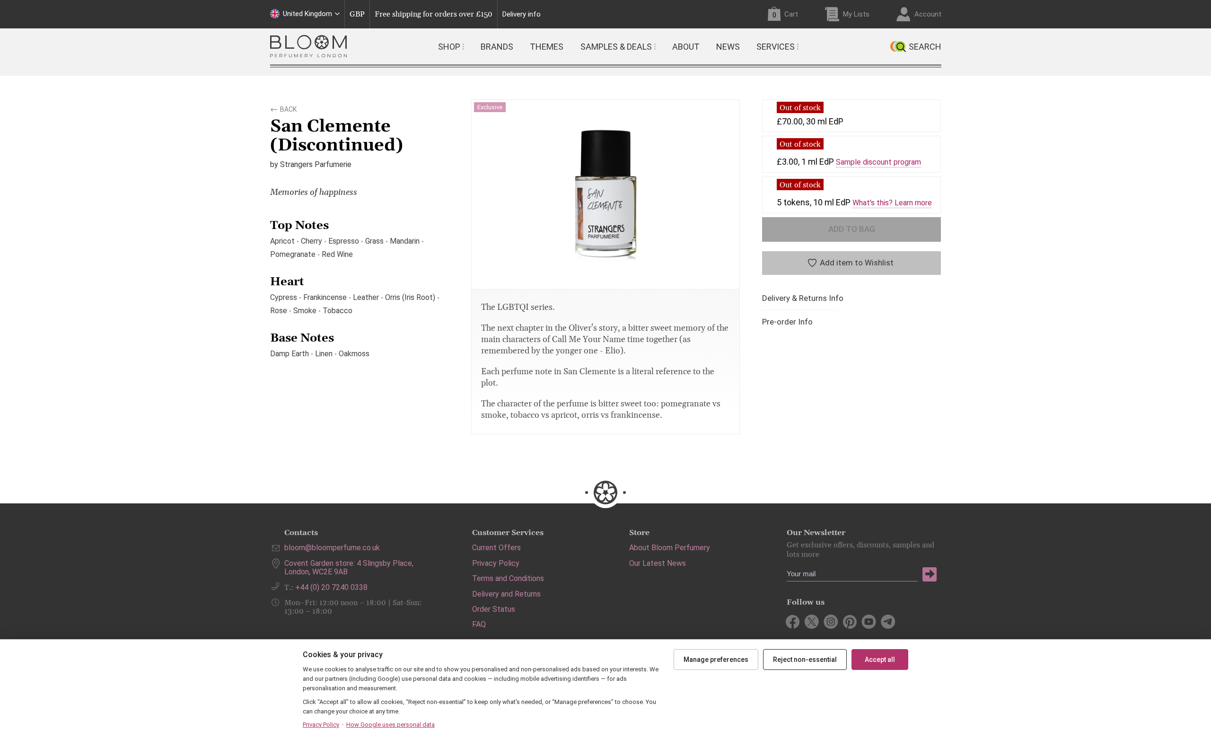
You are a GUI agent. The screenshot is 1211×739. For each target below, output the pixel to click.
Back (288, 108)
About (686, 47)
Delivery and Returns (506, 593)
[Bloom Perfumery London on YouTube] (868, 622)
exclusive (489, 107)
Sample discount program (878, 162)
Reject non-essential (805, 659)
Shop (449, 47)
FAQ (479, 624)
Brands (497, 47)
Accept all (880, 659)
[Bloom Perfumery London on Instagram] (831, 622)
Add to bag (851, 229)
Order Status (493, 609)
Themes (546, 47)
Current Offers (496, 547)
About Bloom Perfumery (669, 547)
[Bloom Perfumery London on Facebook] (793, 622)
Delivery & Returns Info (802, 298)
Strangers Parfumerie (315, 164)
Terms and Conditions (508, 578)
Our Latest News (657, 563)
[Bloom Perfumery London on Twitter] (812, 622)
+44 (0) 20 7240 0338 (331, 587)
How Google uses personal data (390, 724)
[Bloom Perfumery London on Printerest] (849, 622)
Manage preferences (716, 659)
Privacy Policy (495, 563)
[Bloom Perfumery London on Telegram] (887, 622)
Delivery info (521, 14)
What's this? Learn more (892, 203)
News (728, 47)
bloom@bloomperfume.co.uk (332, 547)
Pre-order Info (787, 321)
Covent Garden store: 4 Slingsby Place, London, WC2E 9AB (348, 567)
